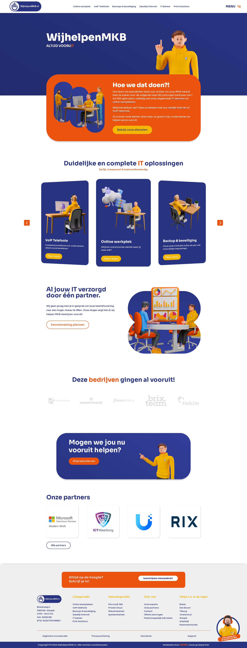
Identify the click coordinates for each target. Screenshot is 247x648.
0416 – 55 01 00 (45, 613)
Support (192, 636)
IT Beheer (165, 6)
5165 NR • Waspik (46, 610)
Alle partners (58, 545)
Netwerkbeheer (116, 611)
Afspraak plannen (84, 461)
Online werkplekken (83, 604)
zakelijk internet (177, 107)
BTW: (49, 620)
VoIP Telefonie (101, 6)
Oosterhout (186, 614)
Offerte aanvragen (153, 614)
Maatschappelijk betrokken (158, 618)
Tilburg (183, 611)
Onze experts (151, 604)
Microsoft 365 (115, 604)
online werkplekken (124, 101)
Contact (148, 611)
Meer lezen (53, 256)
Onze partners (151, 607)
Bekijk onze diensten (132, 130)
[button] (27, 223)
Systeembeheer (116, 614)
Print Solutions (181, 6)
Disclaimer (146, 636)
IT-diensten (178, 98)
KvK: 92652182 (44, 617)
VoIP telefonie (121, 110)
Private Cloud (115, 607)
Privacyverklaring (101, 636)
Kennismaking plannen (67, 324)
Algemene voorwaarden (55, 636)
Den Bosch (185, 607)
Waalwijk (184, 621)
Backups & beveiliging (124, 6)
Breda (183, 604)
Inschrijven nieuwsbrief (158, 578)
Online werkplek (82, 6)
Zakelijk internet (148, 6)
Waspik (183, 618)
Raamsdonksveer (189, 624)
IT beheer (77, 618)
